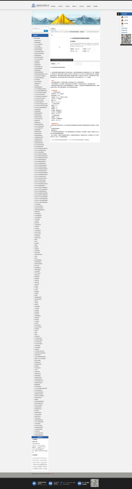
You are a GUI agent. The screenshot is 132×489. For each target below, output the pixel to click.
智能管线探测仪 (38, 375)
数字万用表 (37, 265)
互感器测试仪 (37, 61)
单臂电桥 (36, 287)
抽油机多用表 (37, 120)
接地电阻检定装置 (38, 297)
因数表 (36, 245)
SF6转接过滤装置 (38, 414)
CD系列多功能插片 (38, 341)
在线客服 (125, 17)
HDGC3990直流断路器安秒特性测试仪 (41, 174)
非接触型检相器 (38, 109)
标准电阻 (36, 293)
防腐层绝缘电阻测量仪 (39, 72)
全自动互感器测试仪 (38, 390)
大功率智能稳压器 (38, 217)
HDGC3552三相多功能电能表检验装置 (41, 200)
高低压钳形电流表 (38, 133)
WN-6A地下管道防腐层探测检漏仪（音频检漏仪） (80, 139)
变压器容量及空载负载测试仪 (40, 353)
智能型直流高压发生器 (39, 403)
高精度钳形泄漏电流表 (39, 124)
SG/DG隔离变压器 (38, 215)
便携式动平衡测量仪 (38, 49)
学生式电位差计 (38, 273)
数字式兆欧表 (37, 252)
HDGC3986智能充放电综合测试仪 (41, 157)
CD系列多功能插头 (38, 338)
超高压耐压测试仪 (38, 55)
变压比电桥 (37, 282)
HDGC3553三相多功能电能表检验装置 (41, 198)
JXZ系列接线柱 (37, 347)
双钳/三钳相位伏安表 (38, 118)
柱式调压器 (37, 228)
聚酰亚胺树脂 (37, 384)
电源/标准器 (37, 317)
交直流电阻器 (37, 271)
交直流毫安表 (37, 235)
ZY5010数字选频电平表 (39, 101)
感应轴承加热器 (38, 362)
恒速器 (36, 295)
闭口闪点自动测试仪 (38, 405)
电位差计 (36, 289)
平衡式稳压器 (37, 219)
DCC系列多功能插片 (38, 343)
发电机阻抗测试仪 (38, 377)
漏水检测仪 (37, 85)
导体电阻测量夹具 (38, 261)
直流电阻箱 (37, 278)
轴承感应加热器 (38, 40)
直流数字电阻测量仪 (38, 263)
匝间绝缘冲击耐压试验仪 (39, 53)
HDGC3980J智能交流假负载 (40, 180)
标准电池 (36, 304)
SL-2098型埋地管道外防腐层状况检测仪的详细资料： (61, 59)
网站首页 (53, 6)
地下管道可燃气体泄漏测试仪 (40, 75)
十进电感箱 (37, 308)
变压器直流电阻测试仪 (39, 434)
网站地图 (33, 473)
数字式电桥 (37, 313)
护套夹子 (36, 330)
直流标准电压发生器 (38, 254)
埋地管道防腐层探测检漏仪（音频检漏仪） (41, 74)
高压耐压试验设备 (38, 397)
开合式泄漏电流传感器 (39, 146)
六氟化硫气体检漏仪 (38, 429)
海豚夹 (36, 332)
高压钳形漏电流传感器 (39, 142)
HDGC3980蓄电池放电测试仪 (40, 161)
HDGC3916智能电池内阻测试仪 (41, 165)
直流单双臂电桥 (38, 269)
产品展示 (67, 6)
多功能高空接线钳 (38, 406)
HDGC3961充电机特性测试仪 (40, 176)
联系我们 (96, 6)
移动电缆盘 (37, 328)
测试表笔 (36, 323)
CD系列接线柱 (37, 345)
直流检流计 (37, 280)
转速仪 (36, 241)
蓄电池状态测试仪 (38, 412)
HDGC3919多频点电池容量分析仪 (41, 148)
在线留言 (89, 6)
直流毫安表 (37, 248)
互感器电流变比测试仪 (39, 137)
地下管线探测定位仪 (38, 66)
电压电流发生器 (38, 267)
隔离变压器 (37, 222)
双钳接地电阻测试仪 (38, 87)
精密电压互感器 (38, 237)
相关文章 (35, 455)
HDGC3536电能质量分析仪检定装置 (41, 184)
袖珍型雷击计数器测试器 (39, 395)
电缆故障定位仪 (38, 83)
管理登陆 (45, 473)
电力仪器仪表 (37, 38)
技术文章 (82, 6)
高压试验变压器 (38, 354)
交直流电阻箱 (37, 306)
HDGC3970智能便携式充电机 (40, 150)
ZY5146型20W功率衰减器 (39, 94)
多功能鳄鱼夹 (37, 336)
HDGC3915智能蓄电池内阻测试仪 (41, 168)
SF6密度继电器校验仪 (39, 419)
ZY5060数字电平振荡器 (39, 100)
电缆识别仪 (37, 366)
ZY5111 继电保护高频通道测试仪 (41, 90)
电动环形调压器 (38, 232)
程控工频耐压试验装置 (39, 57)
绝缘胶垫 (36, 399)
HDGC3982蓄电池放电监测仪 (40, 159)
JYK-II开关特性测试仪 (39, 206)
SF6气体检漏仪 (37, 46)
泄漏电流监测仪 (38, 129)
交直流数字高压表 (38, 364)
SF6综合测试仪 (37, 418)
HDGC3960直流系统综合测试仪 (41, 178)
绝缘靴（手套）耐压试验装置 (40, 358)
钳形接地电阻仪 (38, 111)
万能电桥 (36, 302)
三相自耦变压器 (38, 224)
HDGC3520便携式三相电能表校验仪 (41, 195)
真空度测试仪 (37, 371)
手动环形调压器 (38, 230)
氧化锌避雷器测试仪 (38, 135)
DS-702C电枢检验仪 (38, 44)
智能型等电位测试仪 (38, 116)
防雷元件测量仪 (38, 360)
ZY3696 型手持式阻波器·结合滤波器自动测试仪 (41, 104)
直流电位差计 (37, 274)
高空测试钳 (37, 349)
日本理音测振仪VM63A (39, 380)
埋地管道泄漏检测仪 (38, 68)
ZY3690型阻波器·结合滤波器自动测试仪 (41, 96)
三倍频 (36, 369)
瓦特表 (36, 256)
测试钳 (36, 334)
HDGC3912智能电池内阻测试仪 (41, 167)
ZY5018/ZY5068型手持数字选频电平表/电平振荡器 (41, 105)
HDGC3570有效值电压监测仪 (40, 181)
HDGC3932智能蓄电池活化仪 (40, 163)
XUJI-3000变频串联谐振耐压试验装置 (41, 388)
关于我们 (60, 6)
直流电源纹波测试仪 (38, 379)
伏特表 (36, 258)
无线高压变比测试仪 (38, 139)
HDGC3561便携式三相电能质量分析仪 (41, 187)
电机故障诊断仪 (38, 42)
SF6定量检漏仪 (37, 423)
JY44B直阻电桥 (38, 204)
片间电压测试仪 (38, 213)
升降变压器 (37, 226)
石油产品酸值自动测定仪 (39, 51)
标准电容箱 (37, 310)
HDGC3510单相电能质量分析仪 (41, 191)
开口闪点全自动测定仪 (39, 59)
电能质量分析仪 (38, 122)
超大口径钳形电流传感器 (39, 144)
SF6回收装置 (37, 431)
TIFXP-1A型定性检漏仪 (39, 421)
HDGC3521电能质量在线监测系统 (41, 193)
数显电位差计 (37, 276)
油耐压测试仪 (37, 211)
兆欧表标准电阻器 (38, 299)
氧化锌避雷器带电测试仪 (39, 401)
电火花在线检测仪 (38, 81)
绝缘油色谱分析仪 (38, 408)
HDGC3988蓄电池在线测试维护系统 (41, 156)
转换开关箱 (37, 284)
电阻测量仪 (37, 291)
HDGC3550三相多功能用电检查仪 (41, 202)
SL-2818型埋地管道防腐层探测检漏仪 (60, 139)
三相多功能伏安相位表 (39, 392)
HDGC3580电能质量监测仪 (40, 185)
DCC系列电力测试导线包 (39, 351)
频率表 (36, 239)
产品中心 (61, 31)
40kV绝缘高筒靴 (38, 386)
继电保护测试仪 (38, 416)
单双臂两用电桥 (38, 315)
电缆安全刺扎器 (38, 373)
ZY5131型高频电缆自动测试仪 (40, 88)
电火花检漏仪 (37, 79)
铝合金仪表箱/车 (38, 325)
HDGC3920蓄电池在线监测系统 (41, 154)
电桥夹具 (36, 300)
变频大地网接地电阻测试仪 (40, 209)
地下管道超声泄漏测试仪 (39, 77)
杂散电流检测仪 (38, 70)
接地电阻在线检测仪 (38, 113)
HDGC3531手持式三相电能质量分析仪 (41, 189)
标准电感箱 (37, 312)
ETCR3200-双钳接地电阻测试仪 (41, 107)
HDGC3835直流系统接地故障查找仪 (41, 172)
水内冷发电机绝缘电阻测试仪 (40, 356)
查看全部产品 (40, 437)
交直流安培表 (37, 250)
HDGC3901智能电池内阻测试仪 (41, 170)
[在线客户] (118, 13)
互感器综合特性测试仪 (39, 207)
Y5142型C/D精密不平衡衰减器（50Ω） (40, 92)
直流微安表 (37, 243)
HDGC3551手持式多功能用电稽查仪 (41, 197)
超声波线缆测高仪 (38, 260)
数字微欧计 (37, 319)
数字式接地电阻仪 (38, 114)
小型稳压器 (37, 220)
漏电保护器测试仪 (38, 131)
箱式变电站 (37, 410)
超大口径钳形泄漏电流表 (39, 126)
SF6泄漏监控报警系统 (39, 427)
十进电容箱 (37, 321)
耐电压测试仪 (37, 62)
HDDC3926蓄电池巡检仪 (39, 152)
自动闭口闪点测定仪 (38, 425)
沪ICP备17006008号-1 (39, 473)
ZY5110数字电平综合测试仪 (40, 98)
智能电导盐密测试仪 (38, 382)
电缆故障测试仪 (38, 64)
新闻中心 (74, 6)
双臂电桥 (36, 286)
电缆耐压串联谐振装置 (39, 393)
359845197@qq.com (39, 449)
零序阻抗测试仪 (38, 367)
